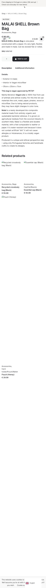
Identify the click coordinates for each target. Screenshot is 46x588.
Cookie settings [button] (23, 585)
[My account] (28, 39)
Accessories (6, 184)
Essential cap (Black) (32, 190)
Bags (14, 184)
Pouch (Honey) (8, 374)
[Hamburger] (4, 39)
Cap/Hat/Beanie (30, 187)
